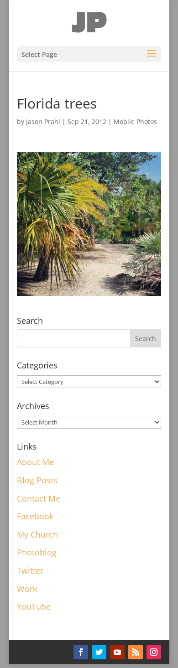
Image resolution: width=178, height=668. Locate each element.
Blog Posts (37, 480)
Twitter (30, 570)
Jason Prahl (43, 121)
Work (27, 588)
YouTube (34, 606)
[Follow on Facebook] (80, 652)
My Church (37, 534)
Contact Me (38, 498)
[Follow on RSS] (135, 652)
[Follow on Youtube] (117, 652)
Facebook (35, 516)
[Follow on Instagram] (154, 652)
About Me (35, 461)
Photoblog (37, 552)
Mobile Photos (135, 121)
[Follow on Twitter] (99, 652)
